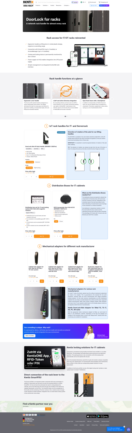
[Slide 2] (66, 116)
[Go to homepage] (28, 3)
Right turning (37, 167)
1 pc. (56, 221)
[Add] (42, 281)
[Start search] (36, 2)
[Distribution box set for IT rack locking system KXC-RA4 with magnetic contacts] (37, 199)
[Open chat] (129, 430)
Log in (26, 172)
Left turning (29, 167)
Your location (25, 406)
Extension (37, 162)
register (31, 172)
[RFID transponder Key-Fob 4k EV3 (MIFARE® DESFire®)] (66, 199)
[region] (66, 267)
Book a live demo (30, 335)
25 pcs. (61, 221)
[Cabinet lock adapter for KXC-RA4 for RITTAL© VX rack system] (36, 258)
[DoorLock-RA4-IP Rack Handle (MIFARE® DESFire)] (44, 138)
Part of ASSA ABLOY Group (28, 425)
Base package (29, 162)
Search (48, 409)
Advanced (62, 132)
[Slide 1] (65, 116)
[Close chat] (124, 427)
